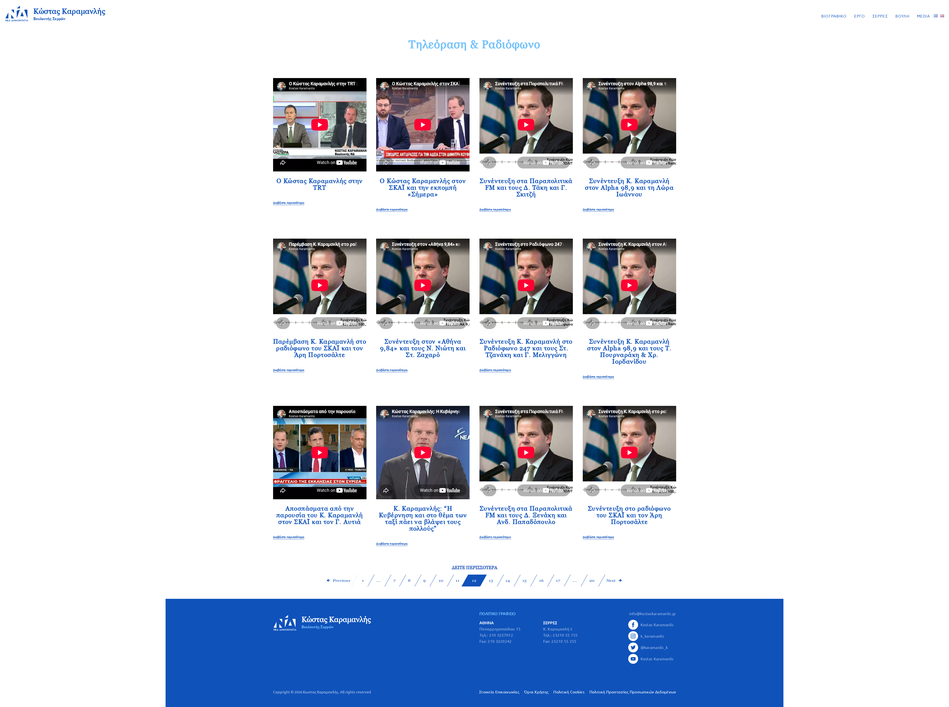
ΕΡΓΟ (859, 16)
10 (440, 581)
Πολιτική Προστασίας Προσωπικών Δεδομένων (632, 692)
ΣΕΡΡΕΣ (880, 16)
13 (491, 581)
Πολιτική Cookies (568, 692)
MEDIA (923, 16)
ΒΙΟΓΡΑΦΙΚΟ (834, 16)
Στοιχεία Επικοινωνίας (499, 692)
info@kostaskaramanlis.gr (652, 613)
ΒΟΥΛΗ (902, 16)
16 (541, 581)
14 (507, 581)
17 (558, 581)
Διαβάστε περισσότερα (288, 202)
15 (524, 581)
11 (457, 581)
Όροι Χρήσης (536, 692)
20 (592, 581)
